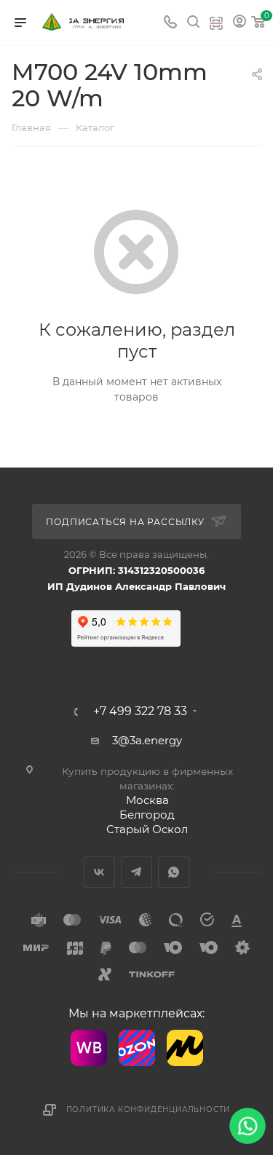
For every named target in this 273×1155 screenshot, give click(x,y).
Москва (147, 800)
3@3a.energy (147, 740)
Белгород (147, 814)
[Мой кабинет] (239, 23)
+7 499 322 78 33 (140, 711)
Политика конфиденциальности (148, 1109)
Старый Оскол (147, 829)
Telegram (136, 872)
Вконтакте (99, 872)
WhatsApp (173, 872)
